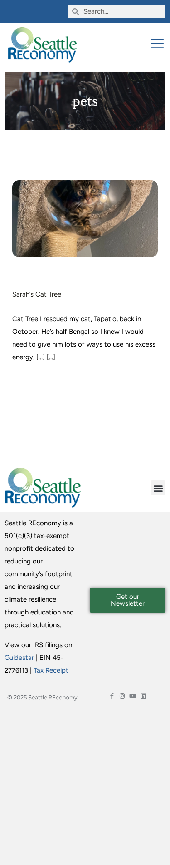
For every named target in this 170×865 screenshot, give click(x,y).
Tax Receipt (51, 670)
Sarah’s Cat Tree (36, 294)
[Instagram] (122, 696)
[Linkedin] (143, 696)
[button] (158, 487)
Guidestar (19, 658)
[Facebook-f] (112, 696)
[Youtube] (133, 696)
